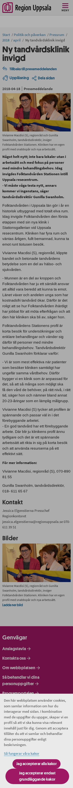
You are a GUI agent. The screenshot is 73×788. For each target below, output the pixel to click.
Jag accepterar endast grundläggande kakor (37, 776)
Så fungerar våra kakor (21, 753)
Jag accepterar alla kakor (36, 764)
